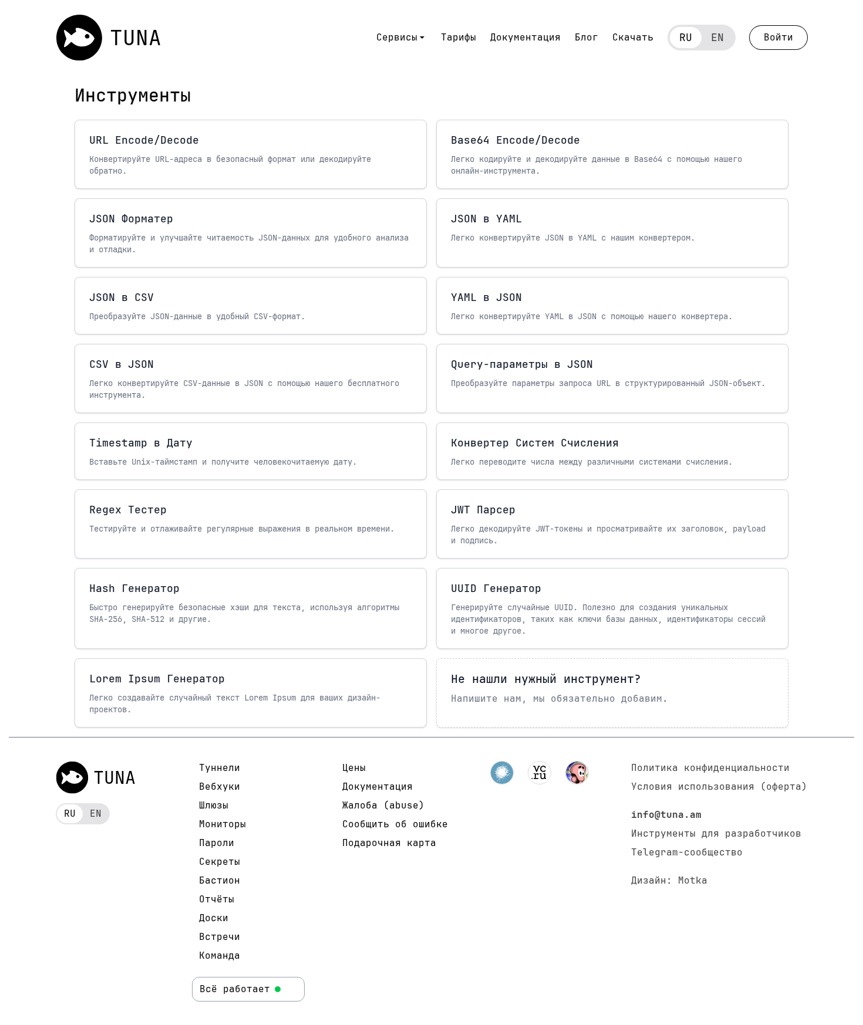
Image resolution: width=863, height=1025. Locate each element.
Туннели (219, 768)
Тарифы (458, 37)
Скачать (632, 37)
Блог (586, 37)
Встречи (219, 937)
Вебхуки (219, 786)
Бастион (219, 880)
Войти (778, 37)
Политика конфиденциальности (710, 768)
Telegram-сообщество (687, 852)
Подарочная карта (389, 843)
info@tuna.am (666, 815)
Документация (525, 37)
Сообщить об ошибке (395, 824)
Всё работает (235, 989)
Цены (354, 768)
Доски (213, 918)
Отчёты (216, 899)
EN (717, 37)
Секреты (219, 861)
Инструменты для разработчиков (716, 833)
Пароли (216, 843)
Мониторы (222, 824)
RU (685, 37)
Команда (219, 955)
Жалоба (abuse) (383, 805)
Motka (692, 880)
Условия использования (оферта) (719, 786)
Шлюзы (213, 805)
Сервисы (396, 37)
